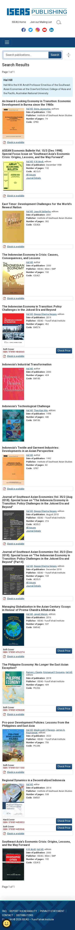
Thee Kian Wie (41, 410)
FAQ (4, 911)
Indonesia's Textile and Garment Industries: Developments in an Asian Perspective (30, 449)
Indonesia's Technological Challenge (26, 406)
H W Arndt (38, 161)
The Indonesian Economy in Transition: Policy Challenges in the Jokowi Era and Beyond (32, 308)
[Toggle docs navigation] (68, 55)
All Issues (31, 175)
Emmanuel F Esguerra (54, 672)
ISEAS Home (19, 22)
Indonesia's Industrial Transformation (26, 364)
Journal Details (33, 178)
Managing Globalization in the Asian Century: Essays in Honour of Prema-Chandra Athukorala (36, 608)
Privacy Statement (52, 911)
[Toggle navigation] (7, 42)
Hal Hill (29, 109)
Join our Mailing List (41, 22)
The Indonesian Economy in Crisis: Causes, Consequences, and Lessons (30, 256)
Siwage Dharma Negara (45, 314)
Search (55, 55)
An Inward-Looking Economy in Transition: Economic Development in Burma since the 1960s (36, 103)
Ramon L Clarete (34, 672)
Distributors (24, 915)
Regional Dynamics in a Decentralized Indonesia (33, 780)
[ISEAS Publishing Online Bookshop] (37, 11)
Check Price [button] (64, 350)
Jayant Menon (41, 614)
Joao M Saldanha (42, 211)
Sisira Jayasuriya (42, 109)
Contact (7, 915)
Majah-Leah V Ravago (44, 730)
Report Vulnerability (23, 911)
